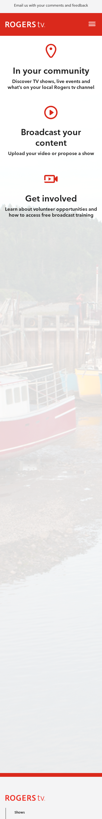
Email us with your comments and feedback (51, 5)
